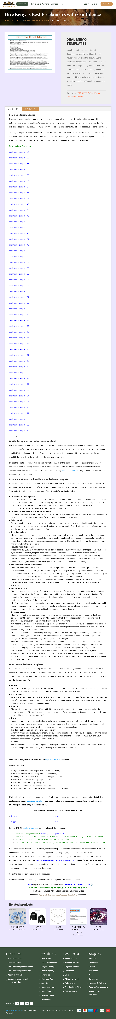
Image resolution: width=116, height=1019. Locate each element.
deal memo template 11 (19, 320)
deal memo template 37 (19, 187)
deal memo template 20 (19, 372)
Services (54, 4)
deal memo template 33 (19, 163)
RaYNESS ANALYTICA (14, 1010)
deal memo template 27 (19, 413)
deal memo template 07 (19, 297)
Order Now (107, 4)
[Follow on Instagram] (31, 1003)
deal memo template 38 (19, 192)
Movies (27, 20)
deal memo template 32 (19, 158)
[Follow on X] (22, 1003)
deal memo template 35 (19, 175)
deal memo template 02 (19, 268)
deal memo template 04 (19, 280)
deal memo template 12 (19, 326)
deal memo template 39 (19, 198)
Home (7, 20)
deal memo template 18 (19, 361)
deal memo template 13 (19, 332)
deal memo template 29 (19, 425)
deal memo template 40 (19, 204)
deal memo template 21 (19, 378)
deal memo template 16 (19, 349)
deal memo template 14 (19, 338)
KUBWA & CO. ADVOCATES (77, 884)
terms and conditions (70, 470)
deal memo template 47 (19, 239)
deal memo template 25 (19, 401)
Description (13, 109)
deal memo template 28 (19, 419)
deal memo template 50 (19, 256)
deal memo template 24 (19, 396)
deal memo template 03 (19, 274)
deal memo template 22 (19, 384)
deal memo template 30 (19, 430)
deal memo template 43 (19, 216)
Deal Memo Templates (41, 20)
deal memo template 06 (19, 291)
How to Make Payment (39, 4)
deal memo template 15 (19, 343)
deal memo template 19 (19, 367)
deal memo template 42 (19, 210)
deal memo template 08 (19, 303)
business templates (36, 801)
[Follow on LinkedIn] (27, 1003)
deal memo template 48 (19, 245)
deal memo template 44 (19, 221)
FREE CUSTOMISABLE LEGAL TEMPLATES (55, 860)
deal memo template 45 (19, 227)
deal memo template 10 (19, 314)
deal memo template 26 (19, 407)
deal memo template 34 (19, 169)
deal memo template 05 (19, 285)
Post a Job (22, 4)
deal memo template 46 (19, 233)
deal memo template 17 (19, 355)
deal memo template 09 (19, 309)
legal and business (53, 759)
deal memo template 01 (19, 262)
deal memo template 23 (19, 390)
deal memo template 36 (19, 181)
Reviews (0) (30, 109)
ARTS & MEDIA (17, 20)
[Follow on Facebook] (17, 1003)
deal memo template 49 (19, 251)
